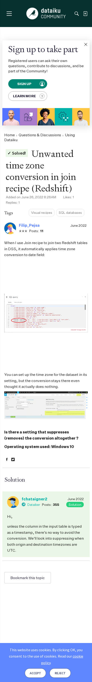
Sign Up (24, 84)
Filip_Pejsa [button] (29, 225)
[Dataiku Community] (46, 13)
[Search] (76, 13)
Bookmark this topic (27, 577)
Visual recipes (41, 212)
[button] (86, 44)
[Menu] (9, 13)
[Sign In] (85, 13)
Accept (35, 673)
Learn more (24, 96)
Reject (60, 673)
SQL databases (70, 212)
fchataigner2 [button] (34, 499)
